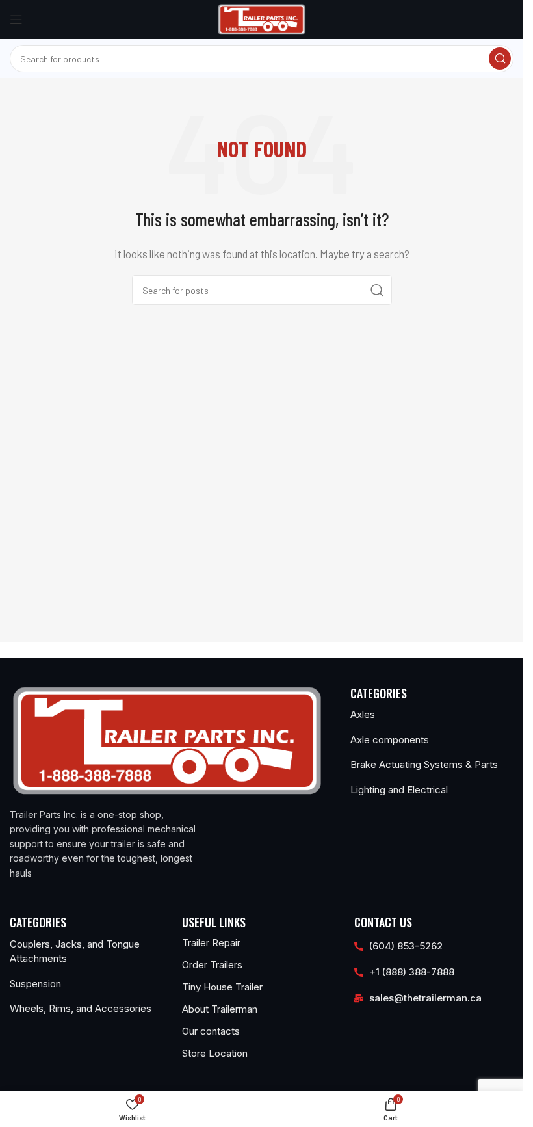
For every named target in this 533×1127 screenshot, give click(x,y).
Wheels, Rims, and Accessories (80, 1008)
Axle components (389, 740)
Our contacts (211, 1031)
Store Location (215, 1053)
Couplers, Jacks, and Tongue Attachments (75, 951)
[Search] (500, 58)
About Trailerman (219, 1009)
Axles (362, 714)
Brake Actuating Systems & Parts (424, 764)
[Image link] (167, 740)
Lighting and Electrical (399, 790)
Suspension (35, 983)
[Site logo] (261, 18)
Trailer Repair (211, 942)
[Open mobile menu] (16, 20)
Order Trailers (212, 965)
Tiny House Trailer (222, 987)
